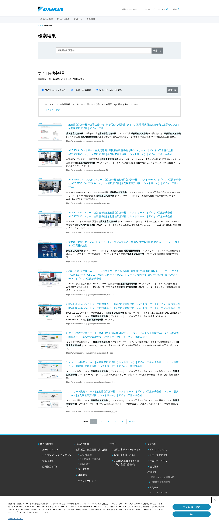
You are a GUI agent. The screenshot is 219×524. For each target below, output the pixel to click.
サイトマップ (149, 9)
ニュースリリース (158, 493)
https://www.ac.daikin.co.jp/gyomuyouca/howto (85, 141)
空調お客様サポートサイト (127, 449)
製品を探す (85, 464)
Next (131, 421)
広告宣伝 (154, 487)
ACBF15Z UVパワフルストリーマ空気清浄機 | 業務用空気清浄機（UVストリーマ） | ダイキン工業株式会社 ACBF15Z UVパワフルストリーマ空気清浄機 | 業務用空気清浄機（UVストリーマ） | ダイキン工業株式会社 (124, 183)
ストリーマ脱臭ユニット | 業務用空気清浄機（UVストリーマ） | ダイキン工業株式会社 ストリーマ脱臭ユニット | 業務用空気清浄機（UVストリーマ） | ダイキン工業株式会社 (124, 393)
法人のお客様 (82, 444)
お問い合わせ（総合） (130, 9)
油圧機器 (82, 475)
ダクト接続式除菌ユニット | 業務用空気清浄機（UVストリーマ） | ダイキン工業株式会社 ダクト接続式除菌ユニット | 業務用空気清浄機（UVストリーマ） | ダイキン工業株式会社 (124, 335)
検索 (175, 9)
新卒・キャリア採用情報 (162, 477)
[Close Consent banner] (215, 500)
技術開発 (154, 466)
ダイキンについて (158, 449)
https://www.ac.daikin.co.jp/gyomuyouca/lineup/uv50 (87, 170)
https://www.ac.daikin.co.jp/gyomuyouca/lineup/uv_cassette (90, 295)
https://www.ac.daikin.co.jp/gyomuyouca (82, 262)
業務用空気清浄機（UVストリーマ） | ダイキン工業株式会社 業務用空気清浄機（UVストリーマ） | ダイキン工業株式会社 (124, 244)
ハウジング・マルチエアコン (56, 455)
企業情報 (151, 444)
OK (191, 514)
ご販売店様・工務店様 (90, 459)
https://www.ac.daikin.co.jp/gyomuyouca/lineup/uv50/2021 (89, 232)
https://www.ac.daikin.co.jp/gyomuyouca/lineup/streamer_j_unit (91, 382)
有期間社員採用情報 (160, 482)
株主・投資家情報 (158, 455)
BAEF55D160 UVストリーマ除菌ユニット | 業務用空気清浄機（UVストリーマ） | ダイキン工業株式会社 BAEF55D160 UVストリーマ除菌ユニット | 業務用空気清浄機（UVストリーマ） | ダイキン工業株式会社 (124, 306)
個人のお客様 (46, 444)
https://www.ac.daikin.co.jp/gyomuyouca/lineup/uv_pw (88, 203)
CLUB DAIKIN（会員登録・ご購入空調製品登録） (127, 463)
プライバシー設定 (191, 507)
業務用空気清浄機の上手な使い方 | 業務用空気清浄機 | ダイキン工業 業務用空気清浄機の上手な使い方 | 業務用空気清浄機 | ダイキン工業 (123, 126)
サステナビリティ (158, 461)
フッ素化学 (83, 469)
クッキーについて (15, 519)
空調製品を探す (50, 466)
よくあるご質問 (52, 110)
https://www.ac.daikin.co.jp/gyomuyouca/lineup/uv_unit (88, 324)
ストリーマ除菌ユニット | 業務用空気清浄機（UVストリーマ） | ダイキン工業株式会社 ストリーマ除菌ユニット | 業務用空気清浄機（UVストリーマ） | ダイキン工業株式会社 (124, 364)
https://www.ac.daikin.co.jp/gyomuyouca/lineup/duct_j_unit (89, 353)
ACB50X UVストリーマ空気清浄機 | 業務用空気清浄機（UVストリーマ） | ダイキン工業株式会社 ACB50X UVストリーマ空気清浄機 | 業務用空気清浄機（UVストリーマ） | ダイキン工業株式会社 (120, 214)
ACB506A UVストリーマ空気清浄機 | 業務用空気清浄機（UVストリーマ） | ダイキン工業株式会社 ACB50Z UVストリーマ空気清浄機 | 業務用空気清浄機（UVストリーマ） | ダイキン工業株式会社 (120, 152)
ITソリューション (87, 480)
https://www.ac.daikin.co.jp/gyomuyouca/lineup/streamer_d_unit (92, 411)
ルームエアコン (50, 449)
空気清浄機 (47, 461)
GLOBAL (162, 9)
